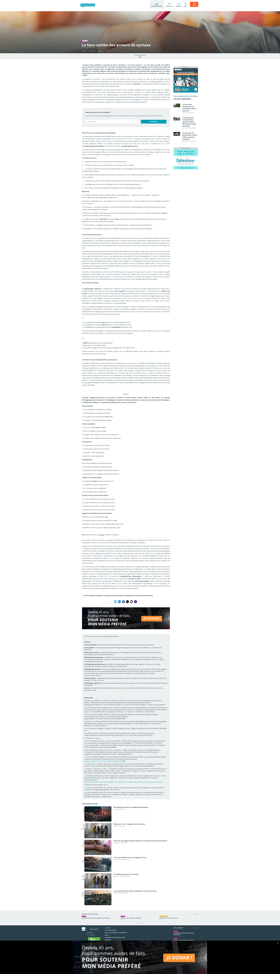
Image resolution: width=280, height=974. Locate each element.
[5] (85, 728)
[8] (122, 266)
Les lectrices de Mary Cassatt (128, 918)
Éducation (84, 50)
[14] (85, 785)
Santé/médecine (85, 916)
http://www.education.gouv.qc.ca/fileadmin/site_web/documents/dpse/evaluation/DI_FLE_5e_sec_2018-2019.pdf (123, 782)
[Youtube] (93, 935)
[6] (94, 241)
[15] (109, 558)
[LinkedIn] (119, 601)
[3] (142, 100)
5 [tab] (143, 923)
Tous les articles (195, 913)
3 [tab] (140, 923)
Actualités (108, 928)
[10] (85, 757)
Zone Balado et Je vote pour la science (115, 937)
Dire (83, 47)
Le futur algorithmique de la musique (169, 918)
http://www (129, 735)
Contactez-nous (94, 929)
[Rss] (95, 935)
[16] (105, 576)
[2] (150, 95)
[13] (145, 366)
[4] (85, 721)
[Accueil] (89, 6)
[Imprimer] (135, 601)
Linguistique (100, 50)
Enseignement (92, 50)
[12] (85, 769)
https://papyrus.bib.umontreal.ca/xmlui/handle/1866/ (103, 761)
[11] (112, 277)
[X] (127, 601)
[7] (165, 259)
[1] (89, 71)
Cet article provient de (140, 55)
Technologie (163, 916)
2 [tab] (138, 923)
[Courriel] (131, 601)
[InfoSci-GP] (185, 80)
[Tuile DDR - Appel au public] (185, 159)
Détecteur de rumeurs (110, 930)
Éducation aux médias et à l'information (116, 932)
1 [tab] (137, 923)
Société (84, 42)
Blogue (107, 935)
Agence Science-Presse (178, 935)
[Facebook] (123, 601)
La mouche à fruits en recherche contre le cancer (95, 918)
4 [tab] (141, 923)
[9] (108, 268)
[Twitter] (90, 935)
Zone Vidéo (108, 940)
